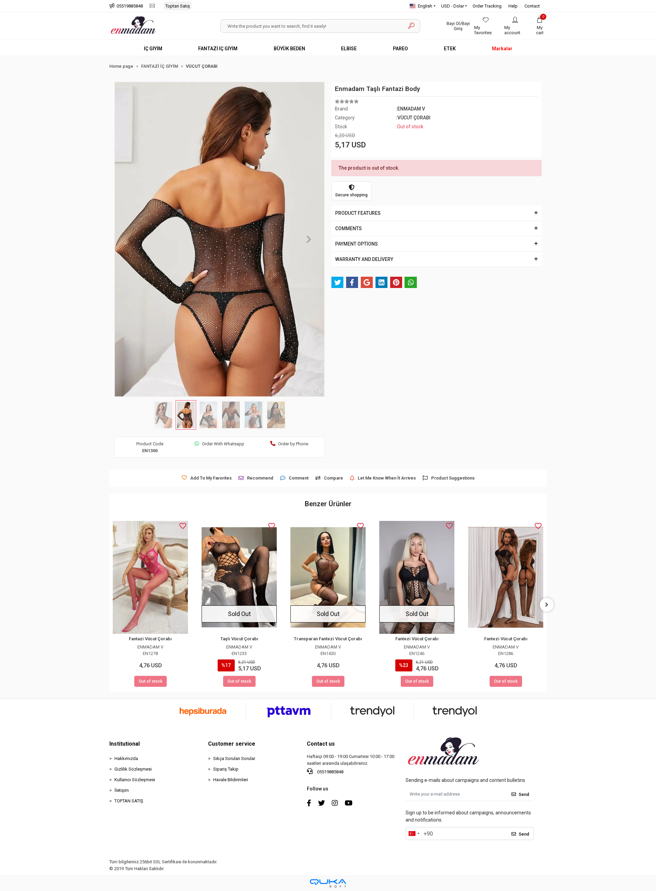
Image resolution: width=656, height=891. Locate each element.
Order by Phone (293, 443)
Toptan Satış (177, 6)
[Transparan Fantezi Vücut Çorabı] (328, 577)
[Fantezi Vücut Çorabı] (416, 577)
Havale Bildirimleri (230, 779)
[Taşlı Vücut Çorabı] (239, 577)
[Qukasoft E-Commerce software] (328, 883)
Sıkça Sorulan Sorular (234, 758)
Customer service (231, 744)
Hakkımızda (126, 758)
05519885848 (329, 771)
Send (524, 794)
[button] (540, 26)
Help (513, 6)
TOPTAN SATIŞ (128, 800)
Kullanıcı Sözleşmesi (134, 779)
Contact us (321, 744)
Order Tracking (487, 6)
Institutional (124, 744)
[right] (547, 604)
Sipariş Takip (225, 769)
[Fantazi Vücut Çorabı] (150, 577)
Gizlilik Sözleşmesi (133, 769)
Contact (532, 6)
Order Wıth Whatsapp (223, 443)
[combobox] (414, 833)
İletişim (121, 790)
